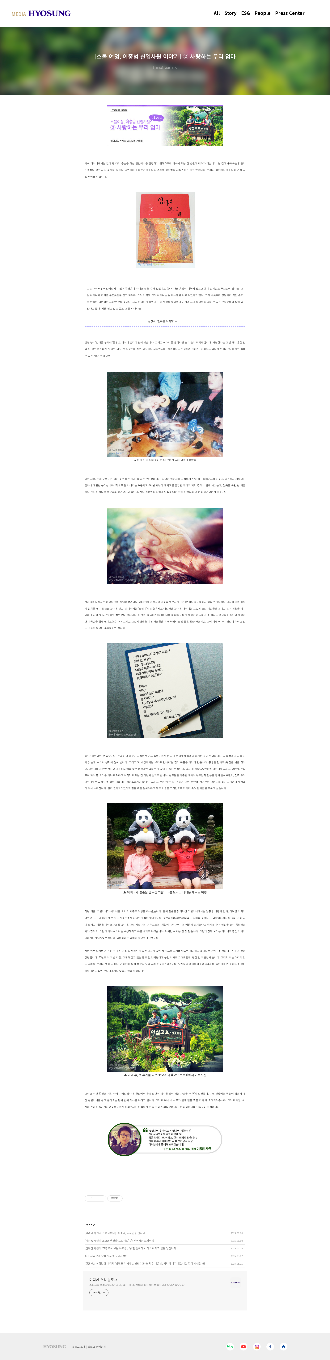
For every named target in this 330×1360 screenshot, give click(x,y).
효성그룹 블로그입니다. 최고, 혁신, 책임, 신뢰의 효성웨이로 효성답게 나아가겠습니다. (137, 1285)
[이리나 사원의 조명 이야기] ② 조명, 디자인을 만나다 (115, 1233)
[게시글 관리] (101, 1198)
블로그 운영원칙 (97, 1347)
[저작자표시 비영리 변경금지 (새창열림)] (128, 1198)
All (217, 13)
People (263, 13)
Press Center (290, 13)
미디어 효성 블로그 (103, 1279)
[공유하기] (97, 1198)
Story (230, 13)
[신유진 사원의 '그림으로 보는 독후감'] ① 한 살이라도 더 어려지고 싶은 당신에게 (130, 1248)
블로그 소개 (78, 1347)
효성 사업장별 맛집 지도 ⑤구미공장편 (106, 1256)
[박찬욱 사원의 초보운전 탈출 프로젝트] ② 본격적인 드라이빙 (119, 1240)
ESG (245, 13)
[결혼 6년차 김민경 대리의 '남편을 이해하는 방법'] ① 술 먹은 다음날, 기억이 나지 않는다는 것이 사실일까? (145, 1263)
